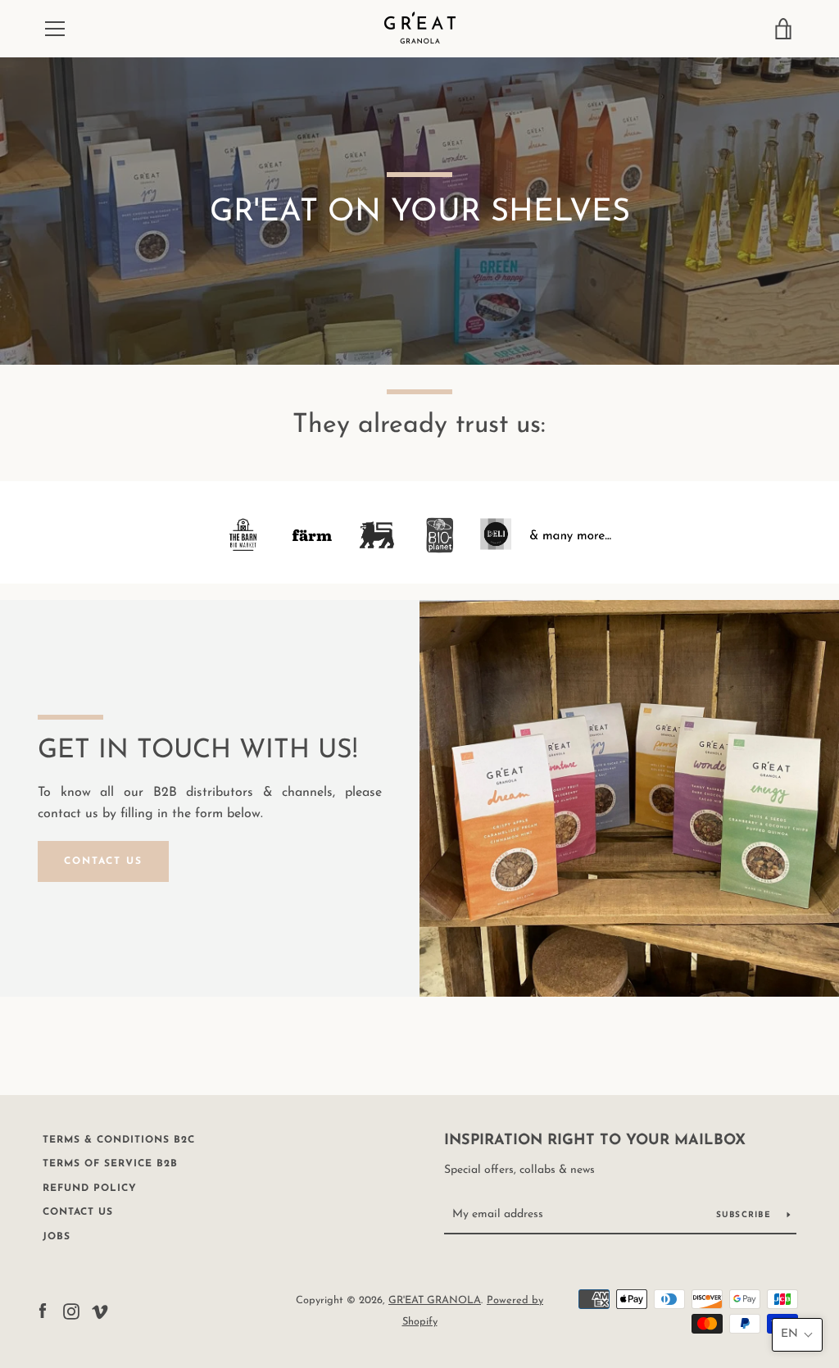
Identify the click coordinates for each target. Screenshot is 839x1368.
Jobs (56, 1237)
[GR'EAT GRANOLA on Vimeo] (100, 1310)
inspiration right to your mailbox (595, 1141)
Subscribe (745, 1215)
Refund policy (90, 1188)
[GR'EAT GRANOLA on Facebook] (42, 1310)
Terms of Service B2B (110, 1164)
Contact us (78, 1212)
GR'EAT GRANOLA (434, 1300)
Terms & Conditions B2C (119, 1140)
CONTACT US (103, 861)
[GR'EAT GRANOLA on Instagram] (71, 1310)
